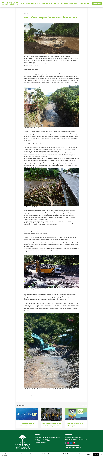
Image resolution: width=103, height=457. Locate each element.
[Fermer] (101, 454)
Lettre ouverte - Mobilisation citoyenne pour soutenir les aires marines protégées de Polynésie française (26, 424)
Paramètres (87, 454)
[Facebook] (65, 443)
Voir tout (84, 405)
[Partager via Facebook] (24, 395)
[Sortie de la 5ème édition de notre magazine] (76, 414)
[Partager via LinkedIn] (31, 395)
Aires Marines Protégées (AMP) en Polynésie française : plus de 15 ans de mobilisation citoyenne (51, 424)
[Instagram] (68, 443)
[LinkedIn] (71, 443)
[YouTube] (74, 443)
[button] (31, 3)
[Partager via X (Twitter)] (28, 395)
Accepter (96, 454)
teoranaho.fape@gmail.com (73, 438)
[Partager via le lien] (35, 395)
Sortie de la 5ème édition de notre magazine (75, 424)
